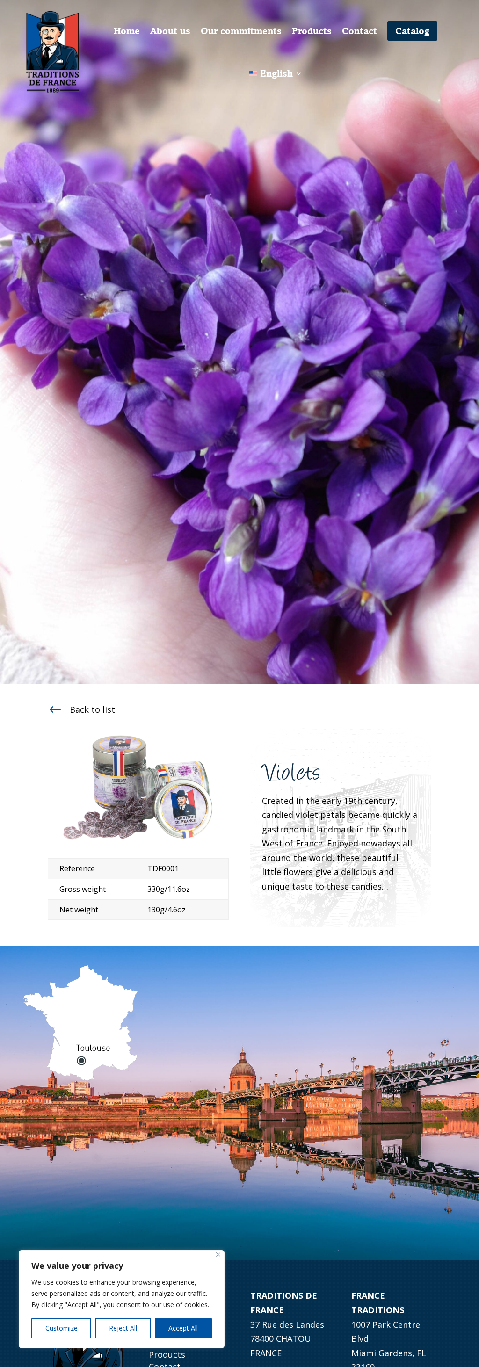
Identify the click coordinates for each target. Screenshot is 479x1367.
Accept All (183, 1328)
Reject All (123, 1328)
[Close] (218, 1254)
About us (170, 30)
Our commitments (241, 30)
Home (127, 30)
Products (312, 30)
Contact (359, 30)
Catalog (412, 30)
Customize (61, 1328)
